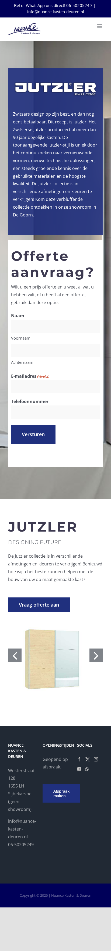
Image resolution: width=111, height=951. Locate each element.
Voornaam (20, 338)
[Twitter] (87, 759)
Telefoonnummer (29, 401)
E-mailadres (30, 376)
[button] (15, 655)
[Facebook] (79, 759)
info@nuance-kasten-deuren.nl (55, 11)
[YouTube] (79, 769)
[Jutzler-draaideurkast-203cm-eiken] (55, 655)
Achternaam (22, 362)
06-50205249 (79, 5)
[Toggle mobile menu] (100, 26)
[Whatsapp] (87, 769)
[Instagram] (96, 759)
